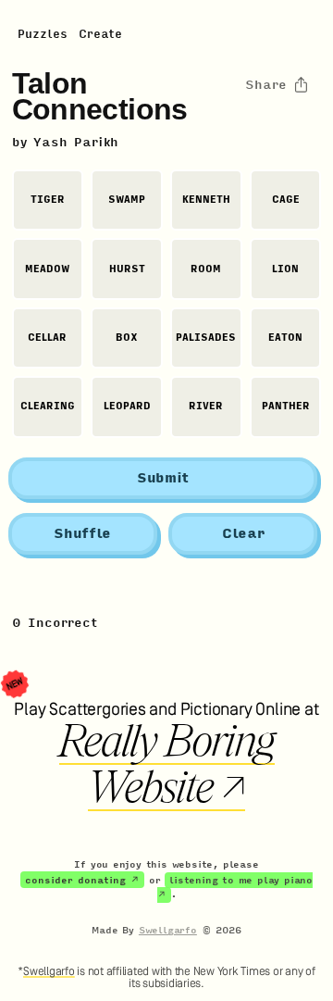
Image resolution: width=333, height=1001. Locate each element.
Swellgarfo (168, 930)
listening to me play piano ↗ (235, 888)
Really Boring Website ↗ (167, 765)
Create (100, 34)
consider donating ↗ (82, 880)
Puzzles (43, 34)
